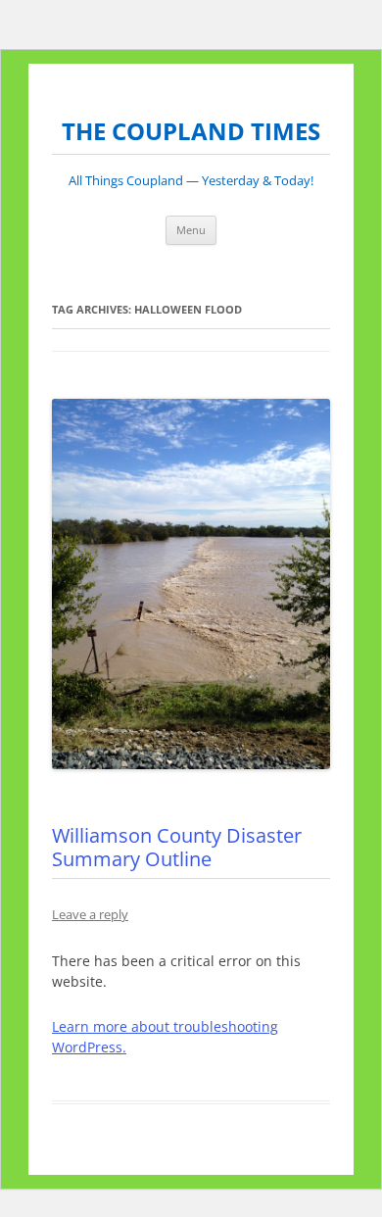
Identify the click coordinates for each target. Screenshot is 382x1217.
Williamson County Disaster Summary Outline (177, 847)
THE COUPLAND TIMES (191, 132)
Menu (191, 229)
